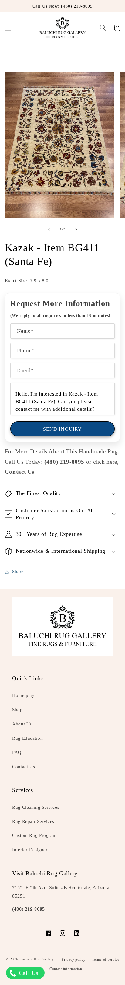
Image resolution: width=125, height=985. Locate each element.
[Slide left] (49, 229)
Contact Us (23, 766)
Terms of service (105, 959)
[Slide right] (76, 229)
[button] (8, 28)
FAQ (17, 752)
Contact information (65, 969)
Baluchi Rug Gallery (37, 959)
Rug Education (27, 738)
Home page (24, 695)
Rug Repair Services (33, 821)
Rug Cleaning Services (35, 807)
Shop (17, 709)
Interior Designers (30, 849)
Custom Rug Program (34, 835)
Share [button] (18, 571)
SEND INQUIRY (62, 429)
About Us (22, 723)
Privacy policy (73, 959)
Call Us (28, 973)
